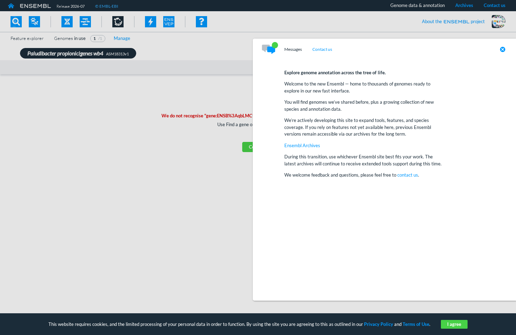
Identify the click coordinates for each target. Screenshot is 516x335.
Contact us (322, 49)
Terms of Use (416, 324)
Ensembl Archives (302, 145)
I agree (454, 324)
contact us (407, 175)
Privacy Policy (378, 324)
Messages (293, 49)
